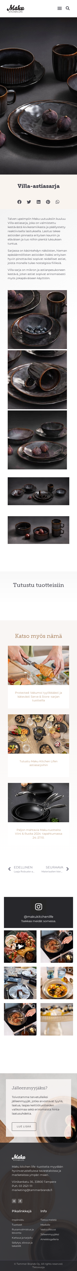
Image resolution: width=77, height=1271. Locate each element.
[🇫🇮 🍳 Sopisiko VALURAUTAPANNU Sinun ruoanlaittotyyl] (20, 1019)
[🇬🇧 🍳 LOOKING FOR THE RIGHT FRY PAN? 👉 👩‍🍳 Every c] (56, 946)
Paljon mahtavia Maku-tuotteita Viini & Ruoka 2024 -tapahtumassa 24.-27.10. (38, 833)
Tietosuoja (38, 1267)
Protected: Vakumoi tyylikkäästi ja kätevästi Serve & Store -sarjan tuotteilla (38, 696)
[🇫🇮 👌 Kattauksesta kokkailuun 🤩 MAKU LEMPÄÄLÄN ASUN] (56, 983)
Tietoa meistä (48, 1219)
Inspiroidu (18, 1219)
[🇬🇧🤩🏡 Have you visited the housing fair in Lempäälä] (20, 983)
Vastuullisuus (48, 1229)
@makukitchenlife (38, 917)
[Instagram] (38, 907)
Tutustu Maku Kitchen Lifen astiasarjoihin (38, 763)
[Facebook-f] (20, 1201)
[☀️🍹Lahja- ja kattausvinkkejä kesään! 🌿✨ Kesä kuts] (56, 1019)
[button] (59, 8)
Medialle (45, 1224)
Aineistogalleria (49, 1239)
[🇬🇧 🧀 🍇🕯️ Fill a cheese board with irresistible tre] (20, 946)
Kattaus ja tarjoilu (22, 1237)
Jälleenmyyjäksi (49, 1234)
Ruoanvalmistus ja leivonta (23, 1231)
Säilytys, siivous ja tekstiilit (22, 1244)
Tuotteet (17, 1224)
